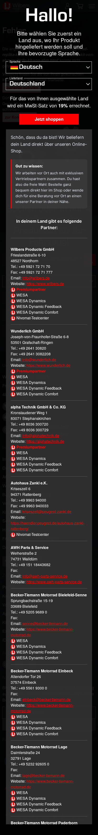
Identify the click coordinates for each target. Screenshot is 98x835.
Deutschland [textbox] (27, 84)
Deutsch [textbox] (31, 68)
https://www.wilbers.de (45, 283)
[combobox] (49, 67)
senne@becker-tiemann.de (45, 623)
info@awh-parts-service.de (45, 576)
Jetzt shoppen (49, 119)
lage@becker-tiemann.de (43, 775)
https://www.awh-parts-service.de (54, 581)
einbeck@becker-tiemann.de (46, 699)
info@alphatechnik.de (40, 435)
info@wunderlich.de (39, 359)
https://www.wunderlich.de (48, 365)
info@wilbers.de (36, 278)
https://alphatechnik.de (45, 441)
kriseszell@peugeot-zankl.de (46, 511)
